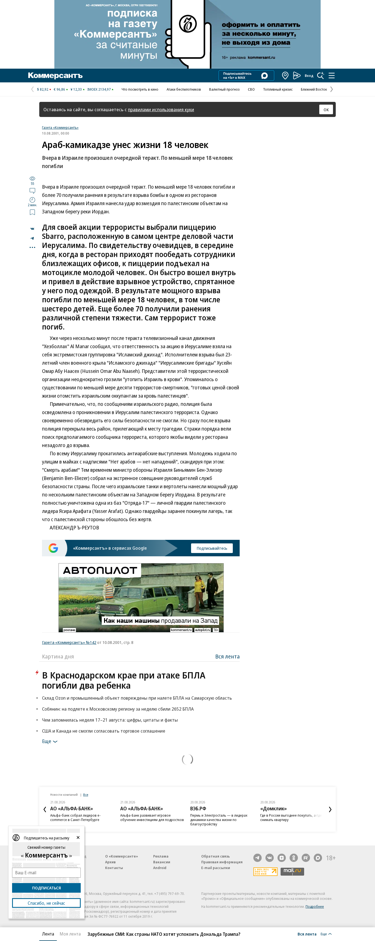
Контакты (114, 867)
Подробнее (315, 906)
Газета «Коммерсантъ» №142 (69, 642)
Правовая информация (222, 861)
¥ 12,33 (76, 89)
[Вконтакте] (269, 858)
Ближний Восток (314, 89)
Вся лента (227, 656)
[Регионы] (285, 75)
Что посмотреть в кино (140, 89)
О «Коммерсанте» (121, 856)
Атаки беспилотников (184, 89)
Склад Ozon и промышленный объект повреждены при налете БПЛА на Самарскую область (137, 698)
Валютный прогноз (224, 89)
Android (159, 867)
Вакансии (161, 861)
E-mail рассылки (215, 867)
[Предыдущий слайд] (44, 809)
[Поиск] (321, 75)
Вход (309, 75)
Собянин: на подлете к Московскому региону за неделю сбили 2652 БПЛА (118, 709)
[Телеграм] (257, 858)
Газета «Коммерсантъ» (60, 127)
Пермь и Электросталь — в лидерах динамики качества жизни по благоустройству (218, 819)
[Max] (318, 858)
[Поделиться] (32, 229)
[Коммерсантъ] (55, 75)
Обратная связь (215, 856)
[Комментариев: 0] (32, 190)
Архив (110, 861)
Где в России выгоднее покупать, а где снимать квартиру (291, 817)
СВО (251, 89)
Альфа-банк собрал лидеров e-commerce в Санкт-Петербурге (75, 817)
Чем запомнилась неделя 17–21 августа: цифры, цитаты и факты (110, 720)
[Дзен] (282, 858)
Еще (46, 741)
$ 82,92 (42, 89)
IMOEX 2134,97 (99, 89)
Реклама (161, 856)
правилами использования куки (161, 109)
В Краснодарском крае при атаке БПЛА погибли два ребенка (123, 680)
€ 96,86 (59, 89)
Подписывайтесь (212, 548)
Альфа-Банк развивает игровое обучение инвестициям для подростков (152, 817)
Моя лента (70, 934)
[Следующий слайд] (330, 809)
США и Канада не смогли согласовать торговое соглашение (103, 731)
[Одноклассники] (294, 858)
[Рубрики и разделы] (332, 75)
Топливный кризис (278, 89)
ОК (326, 109)
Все (85, 794)
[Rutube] (306, 858)
